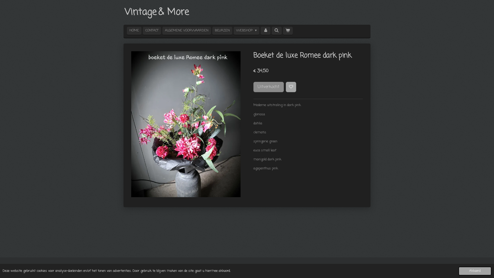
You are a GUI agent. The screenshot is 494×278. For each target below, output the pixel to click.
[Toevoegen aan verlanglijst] (291, 87)
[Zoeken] (276, 31)
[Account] (265, 31)
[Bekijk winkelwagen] (288, 31)
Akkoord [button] (475, 271)
